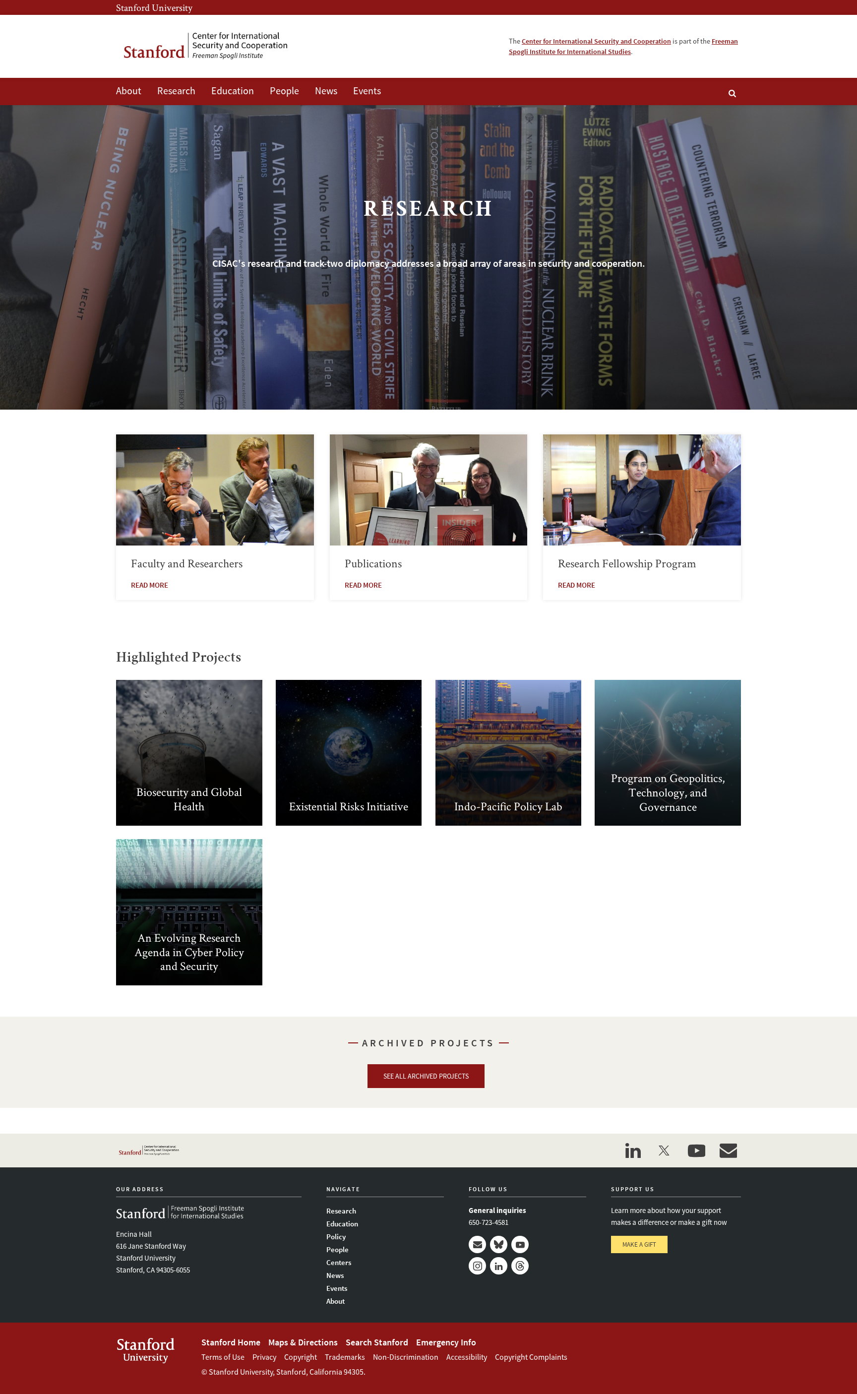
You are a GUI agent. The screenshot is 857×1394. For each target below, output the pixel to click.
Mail (477, 1244)
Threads (520, 1265)
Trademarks (345, 1357)
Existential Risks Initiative (349, 753)
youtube (696, 1150)
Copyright (300, 1357)
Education (232, 90)
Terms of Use (223, 1357)
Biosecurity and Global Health (189, 753)
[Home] (212, 46)
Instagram (477, 1265)
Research (176, 90)
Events (367, 90)
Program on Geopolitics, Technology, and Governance (668, 753)
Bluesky (498, 1244)
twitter (664, 1150)
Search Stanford (377, 1342)
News (326, 90)
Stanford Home (230, 1342)
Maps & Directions (303, 1342)
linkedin (633, 1150)
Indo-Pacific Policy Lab (508, 753)
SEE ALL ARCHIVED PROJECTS (426, 1076)
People (284, 90)
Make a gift (639, 1244)
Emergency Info (446, 1342)
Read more (149, 585)
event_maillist (728, 1150)
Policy (336, 1236)
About (128, 90)
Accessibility (466, 1357)
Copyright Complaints (531, 1357)
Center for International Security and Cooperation (596, 41)
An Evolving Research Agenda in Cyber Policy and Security (189, 912)
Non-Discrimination (405, 1357)
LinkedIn (498, 1265)
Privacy (264, 1357)
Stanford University (154, 7)
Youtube (520, 1244)
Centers (338, 1262)
